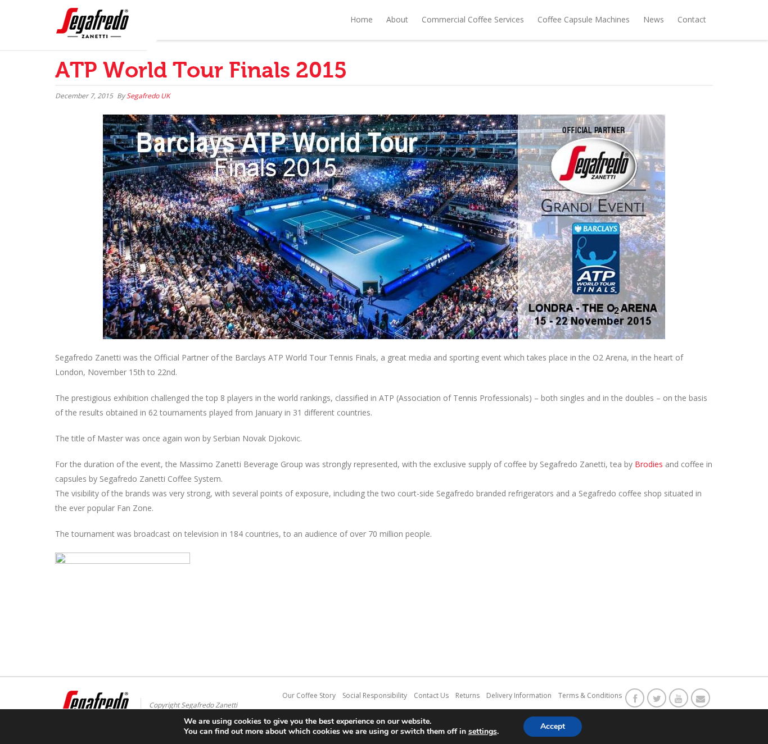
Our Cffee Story (309, 695)
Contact (691, 19)
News (653, 19)
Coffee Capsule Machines (583, 19)
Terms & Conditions (590, 695)
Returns (467, 695)
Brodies (650, 464)
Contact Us (431, 695)
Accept (552, 726)
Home (361, 19)
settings (482, 732)
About (397, 19)
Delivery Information (519, 695)
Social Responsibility (374, 695)
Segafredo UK (148, 96)
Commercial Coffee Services (473, 19)
